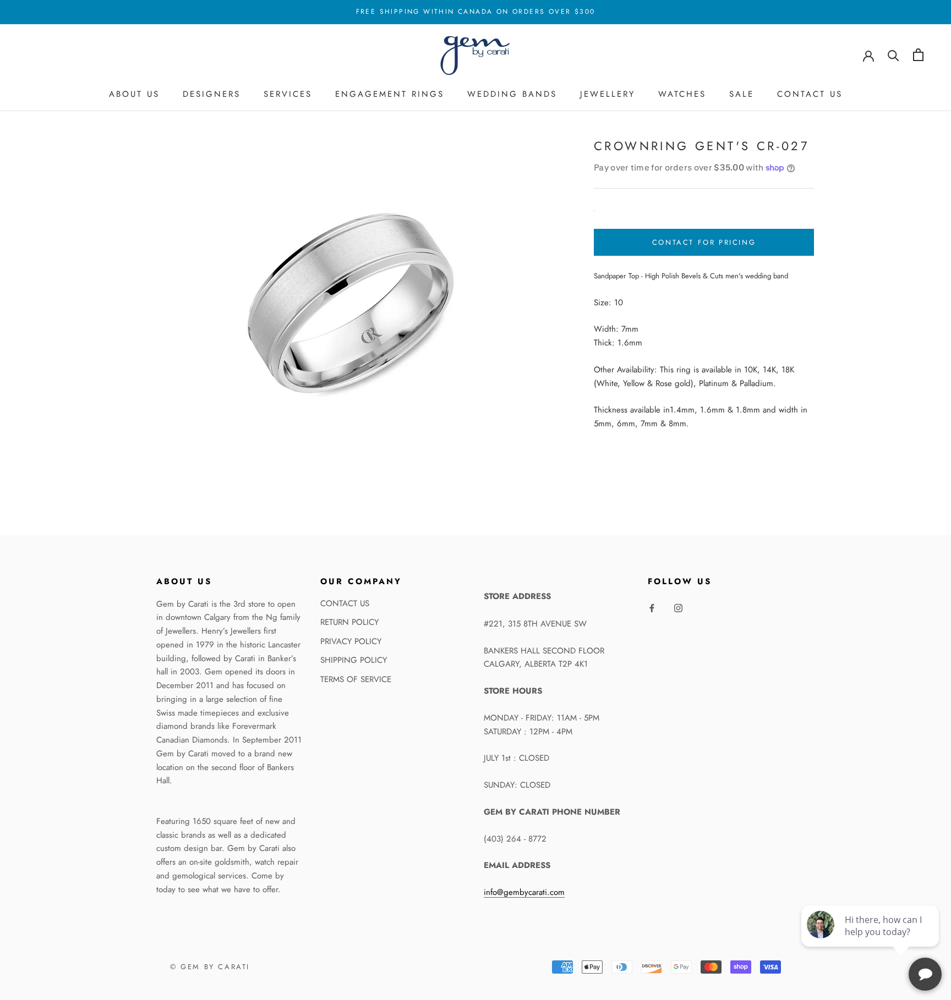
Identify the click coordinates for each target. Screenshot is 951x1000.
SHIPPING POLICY (353, 660)
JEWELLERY (607, 94)
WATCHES (682, 94)
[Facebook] (652, 607)
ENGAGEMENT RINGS (389, 94)
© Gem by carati (210, 966)
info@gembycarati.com (524, 892)
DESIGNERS (212, 94)
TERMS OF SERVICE (355, 679)
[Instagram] (678, 607)
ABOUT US (134, 94)
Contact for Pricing (704, 242)
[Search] (893, 55)
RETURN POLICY (349, 622)
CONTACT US (810, 94)
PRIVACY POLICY (350, 641)
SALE (741, 94)
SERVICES (288, 94)
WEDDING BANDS (512, 94)
